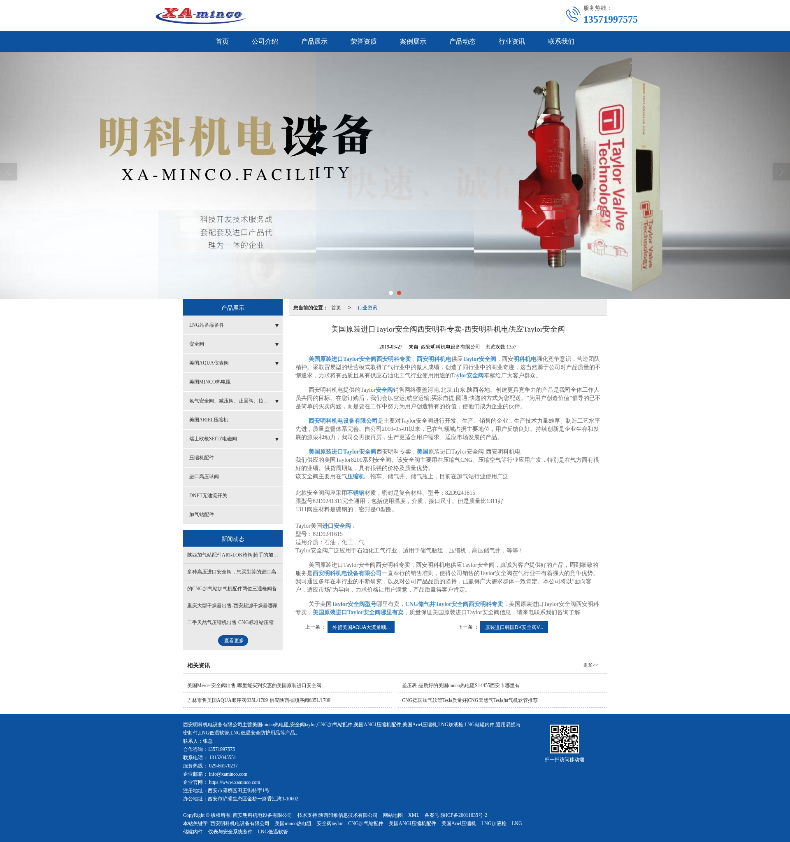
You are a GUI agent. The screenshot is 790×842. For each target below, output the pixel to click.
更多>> (591, 665)
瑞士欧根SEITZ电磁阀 (213, 439)
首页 (222, 41)
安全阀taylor (330, 823)
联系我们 (561, 41)
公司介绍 (265, 41)
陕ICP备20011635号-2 (464, 815)
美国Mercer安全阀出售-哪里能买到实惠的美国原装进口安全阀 (254, 685)
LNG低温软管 (273, 832)
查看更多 (234, 640)
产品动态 (462, 41)
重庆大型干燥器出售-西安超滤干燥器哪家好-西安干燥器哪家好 (255, 605)
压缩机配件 (201, 458)
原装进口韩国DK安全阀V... (514, 626)
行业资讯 (512, 41)
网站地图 (393, 815)
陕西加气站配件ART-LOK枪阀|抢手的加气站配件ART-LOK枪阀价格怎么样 (268, 555)
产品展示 (314, 41)
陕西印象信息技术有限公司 (348, 815)
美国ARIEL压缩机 (208, 420)
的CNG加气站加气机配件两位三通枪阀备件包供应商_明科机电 (255, 589)
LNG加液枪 (494, 823)
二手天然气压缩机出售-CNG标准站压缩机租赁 (237, 622)
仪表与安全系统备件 (230, 832)
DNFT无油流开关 (208, 495)
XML (413, 815)
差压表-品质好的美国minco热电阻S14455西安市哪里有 (461, 685)
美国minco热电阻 (293, 823)
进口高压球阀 (204, 476)
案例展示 (413, 41)
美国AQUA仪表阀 (209, 363)
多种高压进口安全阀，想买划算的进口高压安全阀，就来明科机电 (258, 572)
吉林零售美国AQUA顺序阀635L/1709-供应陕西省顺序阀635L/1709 (258, 700)
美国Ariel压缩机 (458, 823)
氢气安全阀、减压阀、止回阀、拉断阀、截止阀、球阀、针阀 (236, 401)
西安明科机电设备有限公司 (262, 815)
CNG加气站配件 (365, 823)
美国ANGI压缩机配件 (412, 823)
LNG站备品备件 (206, 325)
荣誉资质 (364, 41)
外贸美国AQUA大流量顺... (361, 626)
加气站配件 (201, 514)
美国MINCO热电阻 (210, 382)
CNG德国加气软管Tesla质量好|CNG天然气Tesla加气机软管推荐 (470, 700)
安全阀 (196, 344)
